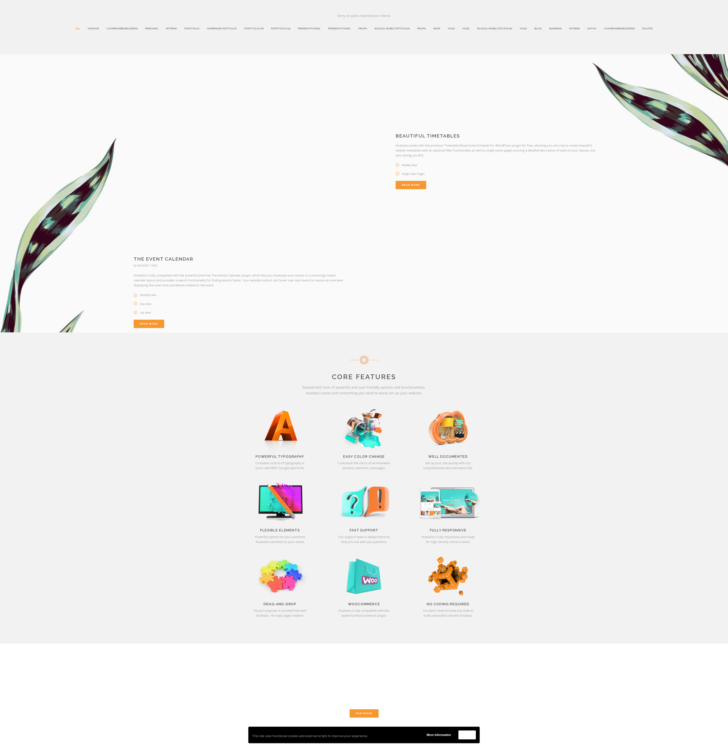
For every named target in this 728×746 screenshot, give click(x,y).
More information (439, 735)
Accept (467, 734)
